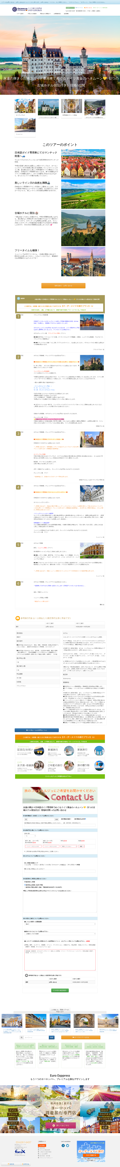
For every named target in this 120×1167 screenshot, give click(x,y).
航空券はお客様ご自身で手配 (34, 885)
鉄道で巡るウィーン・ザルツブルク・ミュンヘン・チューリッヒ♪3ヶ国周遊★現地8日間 (108, 1030)
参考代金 (26, 1164)
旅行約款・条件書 (45, 1156)
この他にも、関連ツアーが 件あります (60, 1010)
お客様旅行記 (57, 13)
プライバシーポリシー (46, 1158)
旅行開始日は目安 (79, 819)
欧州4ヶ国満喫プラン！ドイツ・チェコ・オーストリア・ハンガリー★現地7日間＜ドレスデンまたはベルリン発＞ (60, 1030)
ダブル (42, 865)
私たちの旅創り (33, 13)
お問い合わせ (88, 7)
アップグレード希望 (74, 865)
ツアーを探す (20, 13)
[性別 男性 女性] (81, 846)
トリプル (48, 865)
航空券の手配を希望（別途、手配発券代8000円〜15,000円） (44, 887)
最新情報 (42, 1148)
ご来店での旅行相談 (45, 1152)
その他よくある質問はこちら (37, 730)
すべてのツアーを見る (81, 1037)
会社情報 (66, 13)
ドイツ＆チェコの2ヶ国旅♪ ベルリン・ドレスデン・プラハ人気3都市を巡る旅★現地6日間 (36, 1030)
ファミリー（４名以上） (59, 865)
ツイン (36, 865)
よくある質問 (43, 1154)
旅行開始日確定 (65, 819)
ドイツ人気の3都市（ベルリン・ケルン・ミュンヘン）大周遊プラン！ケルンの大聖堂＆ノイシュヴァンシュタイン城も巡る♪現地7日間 (12, 1031)
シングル (28, 865)
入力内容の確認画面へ (60, 990)
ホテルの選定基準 (45, 1150)
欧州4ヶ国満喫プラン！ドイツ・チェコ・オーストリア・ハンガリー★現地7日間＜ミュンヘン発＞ (84, 1030)
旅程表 (12, 1164)
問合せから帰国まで (45, 13)
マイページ (80, 7)
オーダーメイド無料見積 (100, 7)
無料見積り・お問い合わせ (63, 285)
